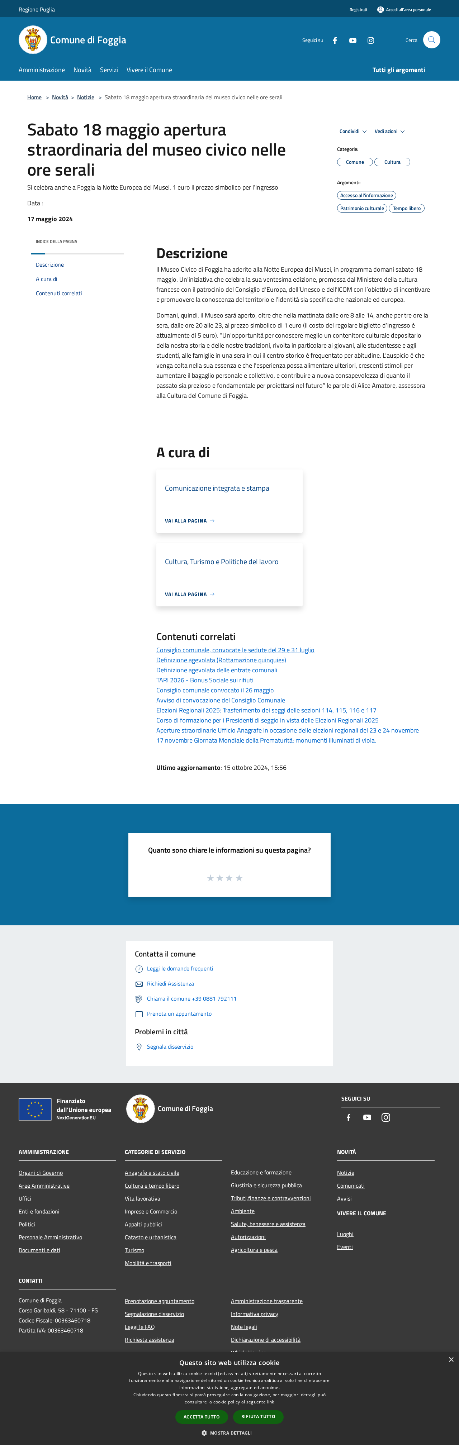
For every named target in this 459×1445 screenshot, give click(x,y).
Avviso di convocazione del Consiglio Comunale (220, 700)
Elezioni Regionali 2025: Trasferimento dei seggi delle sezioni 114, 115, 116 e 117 (266, 710)
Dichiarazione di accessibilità (266, 1339)
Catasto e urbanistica (150, 1237)
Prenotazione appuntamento (159, 1301)
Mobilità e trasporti (148, 1263)
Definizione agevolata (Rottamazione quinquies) (221, 660)
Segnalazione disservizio (154, 1314)
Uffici (25, 1198)
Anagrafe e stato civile (152, 1172)
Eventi (345, 1247)
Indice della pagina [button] (56, 241)
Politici (27, 1224)
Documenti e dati (39, 1250)
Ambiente (243, 1211)
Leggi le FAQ (140, 1326)
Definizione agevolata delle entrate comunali (216, 670)
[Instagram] (368, 39)
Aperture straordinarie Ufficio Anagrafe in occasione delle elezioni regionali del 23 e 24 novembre (287, 730)
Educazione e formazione (261, 1172)
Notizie (85, 97)
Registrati (358, 9)
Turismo (134, 1250)
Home (34, 97)
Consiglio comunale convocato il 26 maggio (215, 690)
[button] (229, 1432)
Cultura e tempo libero (152, 1185)
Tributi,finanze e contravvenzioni (271, 1198)
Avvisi (344, 1198)
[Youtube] (350, 39)
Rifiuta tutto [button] (258, 1416)
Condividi (350, 131)
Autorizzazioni (248, 1236)
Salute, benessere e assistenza (268, 1224)
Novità (60, 97)
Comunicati (351, 1185)
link (270, 1402)
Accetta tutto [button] (202, 1417)
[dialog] (229, 1398)
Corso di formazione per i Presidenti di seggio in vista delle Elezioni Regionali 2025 (267, 720)
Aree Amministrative (44, 1185)
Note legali (244, 1326)
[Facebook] (332, 39)
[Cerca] (431, 39)
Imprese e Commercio (151, 1211)
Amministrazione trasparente (267, 1301)
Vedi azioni (386, 131)
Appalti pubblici (143, 1224)
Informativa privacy (254, 1314)
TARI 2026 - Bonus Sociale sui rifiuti (205, 680)
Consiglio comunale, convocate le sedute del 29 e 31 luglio (235, 650)
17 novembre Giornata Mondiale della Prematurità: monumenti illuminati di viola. (266, 740)
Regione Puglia (37, 9)
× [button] (451, 1360)
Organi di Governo (41, 1172)
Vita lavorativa (142, 1198)
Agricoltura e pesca (254, 1249)
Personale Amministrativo (50, 1237)
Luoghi (345, 1234)
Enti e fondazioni (39, 1211)
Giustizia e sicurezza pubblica (266, 1185)
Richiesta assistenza (149, 1339)
